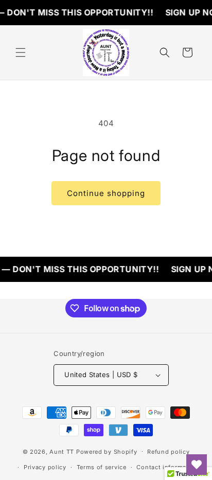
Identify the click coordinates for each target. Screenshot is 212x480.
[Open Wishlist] (196, 464)
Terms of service (102, 467)
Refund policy (168, 451)
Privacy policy (45, 467)
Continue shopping (106, 193)
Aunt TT (61, 451)
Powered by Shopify (106, 451)
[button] (20, 52)
